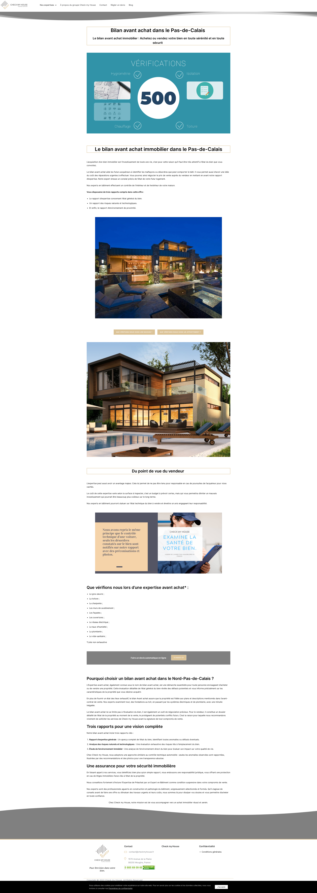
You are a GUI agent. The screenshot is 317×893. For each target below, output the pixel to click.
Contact (103, 5)
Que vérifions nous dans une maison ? (134, 332)
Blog (131, 5)
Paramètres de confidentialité (120, 888)
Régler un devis (118, 5)
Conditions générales (212, 852)
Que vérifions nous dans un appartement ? (180, 332)
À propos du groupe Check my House (78, 5)
